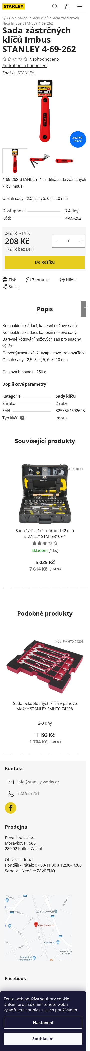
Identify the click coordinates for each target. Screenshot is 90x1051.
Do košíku (45, 262)
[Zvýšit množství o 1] (81, 241)
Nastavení (43, 1022)
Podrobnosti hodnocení (25, 65)
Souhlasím (43, 1038)
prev (5, 490)
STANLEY (26, 73)
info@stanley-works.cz (38, 782)
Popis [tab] (45, 309)
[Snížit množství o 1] (56, 241)
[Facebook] (10, 808)
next (85, 490)
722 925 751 (29, 793)
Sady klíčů (66, 396)
